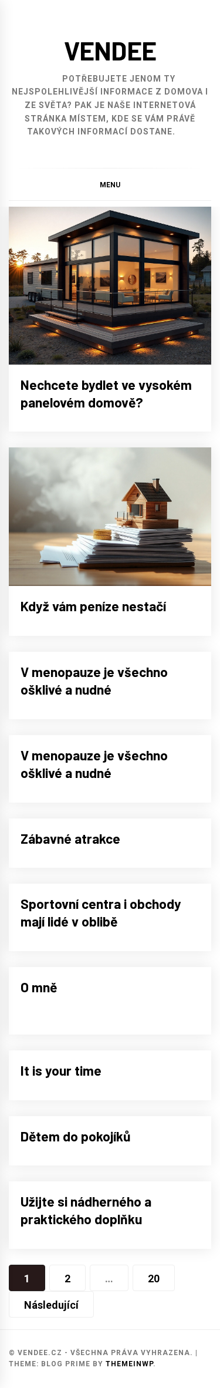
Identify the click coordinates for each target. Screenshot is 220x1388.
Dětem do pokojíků (76, 1136)
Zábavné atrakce (70, 838)
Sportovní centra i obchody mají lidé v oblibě (101, 912)
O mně (39, 987)
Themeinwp (129, 1364)
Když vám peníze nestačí (93, 606)
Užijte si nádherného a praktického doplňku (86, 1210)
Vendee (110, 50)
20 (154, 1278)
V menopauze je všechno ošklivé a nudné (94, 680)
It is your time (61, 1070)
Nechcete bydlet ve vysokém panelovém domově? (106, 393)
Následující (51, 1305)
